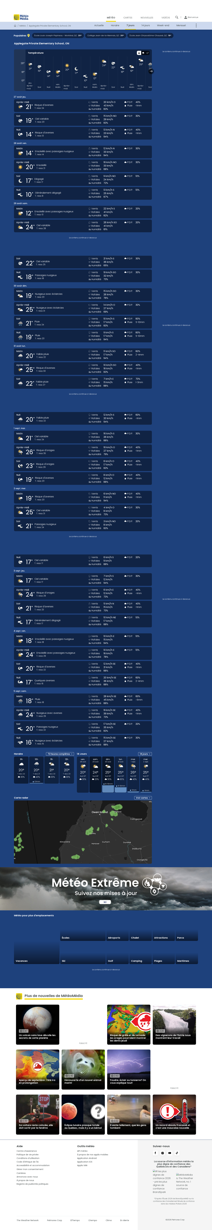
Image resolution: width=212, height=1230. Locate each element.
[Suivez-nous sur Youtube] (169, 1153)
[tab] (139, 53)
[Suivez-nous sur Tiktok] (177, 1153)
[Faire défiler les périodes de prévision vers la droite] (151, 71)
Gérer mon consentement (30, 1169)
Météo (22, 25)
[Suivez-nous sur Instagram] (162, 1153)
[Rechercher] (176, 17)
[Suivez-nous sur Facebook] (155, 1153)
